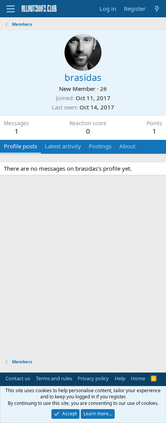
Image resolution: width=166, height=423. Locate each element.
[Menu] (11, 9)
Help (120, 378)
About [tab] (127, 146)
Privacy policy (93, 378)
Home (138, 378)
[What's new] (156, 9)
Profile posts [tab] (20, 146)
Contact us (17, 378)
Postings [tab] (100, 146)
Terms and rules (54, 378)
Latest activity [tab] (63, 146)
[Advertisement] (83, 268)
